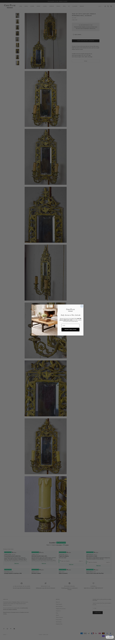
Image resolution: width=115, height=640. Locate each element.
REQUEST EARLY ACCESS (70, 329)
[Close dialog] (82, 306)
